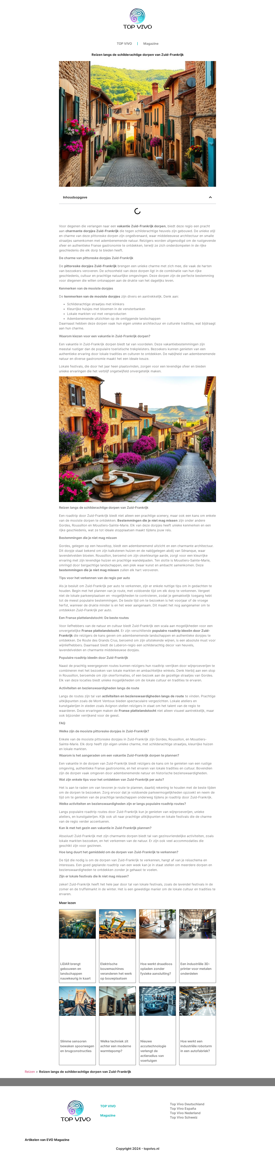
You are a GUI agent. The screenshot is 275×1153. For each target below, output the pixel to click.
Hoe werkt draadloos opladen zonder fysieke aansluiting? (156, 969)
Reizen (30, 1072)
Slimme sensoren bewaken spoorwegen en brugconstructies (77, 1046)
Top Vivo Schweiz (183, 1117)
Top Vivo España (183, 1108)
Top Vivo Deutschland (187, 1104)
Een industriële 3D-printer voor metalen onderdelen (196, 969)
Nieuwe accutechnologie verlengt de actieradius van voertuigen (153, 1051)
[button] (210, 197)
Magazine (150, 44)
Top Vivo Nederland (185, 1113)
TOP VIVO (124, 44)
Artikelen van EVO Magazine (47, 1140)
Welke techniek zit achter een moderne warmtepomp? (115, 1046)
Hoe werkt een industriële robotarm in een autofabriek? (196, 1046)
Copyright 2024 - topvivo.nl (137, 1149)
